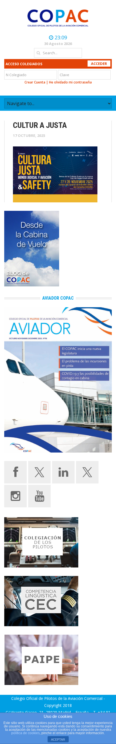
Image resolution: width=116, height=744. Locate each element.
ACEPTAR (58, 739)
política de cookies (25, 733)
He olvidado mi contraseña (70, 82)
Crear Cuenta (34, 82)
